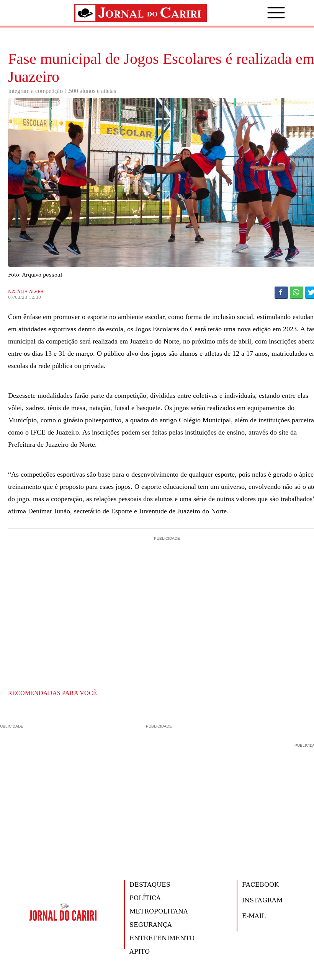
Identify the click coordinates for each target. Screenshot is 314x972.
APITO (139, 951)
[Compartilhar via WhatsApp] (296, 292)
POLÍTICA (145, 898)
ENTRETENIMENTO (162, 938)
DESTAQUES (149, 884)
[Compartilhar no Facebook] (281, 292)
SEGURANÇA (150, 924)
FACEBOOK (260, 884)
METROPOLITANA (158, 911)
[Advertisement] (157, 791)
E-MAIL (254, 916)
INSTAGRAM (262, 900)
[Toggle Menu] (264, 12)
